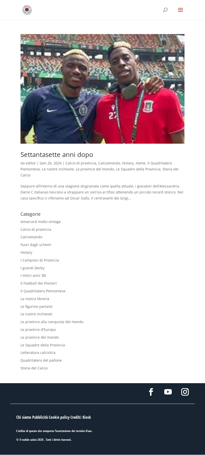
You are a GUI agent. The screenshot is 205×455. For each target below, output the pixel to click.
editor (31, 163)
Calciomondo (109, 163)
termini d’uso (84, 431)
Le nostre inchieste (58, 169)
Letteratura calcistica (38, 352)
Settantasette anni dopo (56, 154)
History (128, 163)
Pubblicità (40, 417)
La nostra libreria (34, 298)
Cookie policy (59, 417)
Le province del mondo (95, 169)
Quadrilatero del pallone (41, 360)
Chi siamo (23, 417)
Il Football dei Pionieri (38, 283)
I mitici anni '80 (33, 275)
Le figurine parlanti (36, 306)
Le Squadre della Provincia (138, 169)
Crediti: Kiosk (80, 417)
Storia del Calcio (34, 368)
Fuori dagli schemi (35, 244)
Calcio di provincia (81, 163)
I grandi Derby (32, 268)
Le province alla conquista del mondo (51, 321)
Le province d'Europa (38, 329)
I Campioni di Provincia (39, 260)
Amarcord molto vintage (40, 221)
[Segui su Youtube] (168, 391)
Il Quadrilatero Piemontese (43, 291)
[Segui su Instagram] (185, 391)
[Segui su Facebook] (151, 391)
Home (141, 163)
